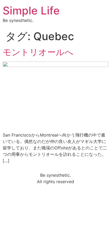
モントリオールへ (38, 52)
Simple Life (31, 10)
